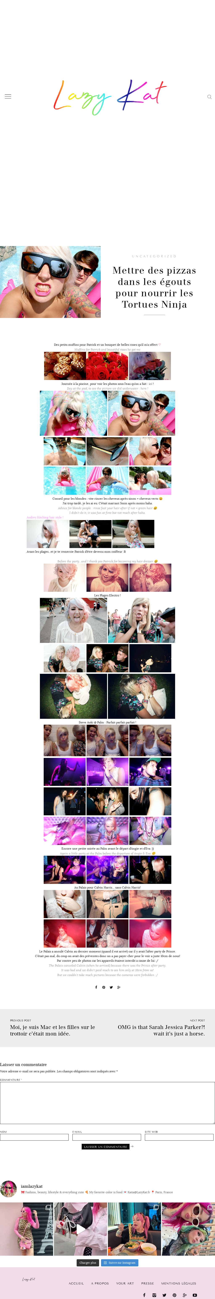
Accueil (76, 1283)
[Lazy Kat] (110, 97)
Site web (151, 1132)
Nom (3, 1132)
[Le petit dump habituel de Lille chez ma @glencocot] (188, 1229)
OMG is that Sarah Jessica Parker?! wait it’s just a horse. (161, 1030)
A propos (100, 1283)
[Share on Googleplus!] (118, 988)
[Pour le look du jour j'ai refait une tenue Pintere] (80, 1229)
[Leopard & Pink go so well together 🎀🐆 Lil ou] (26, 1229)
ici (150, 384)
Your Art (125, 1283)
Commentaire (11, 1080)
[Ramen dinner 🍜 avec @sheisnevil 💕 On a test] (134, 1229)
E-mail (77, 1132)
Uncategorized (154, 256)
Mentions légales (178, 1283)
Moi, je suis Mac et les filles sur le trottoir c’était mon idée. (52, 1030)
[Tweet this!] (111, 988)
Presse (147, 1283)
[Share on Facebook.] (96, 988)
